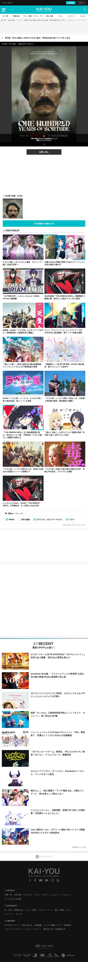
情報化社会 (18, 910)
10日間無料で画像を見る (44, 223)
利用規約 (67, 925)
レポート (45, 895)
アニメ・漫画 (30, 910)
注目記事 (17, 895)
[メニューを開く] (4, 9)
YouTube (40, 880)
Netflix (11, 519)
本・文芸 (8, 910)
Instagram (52, 880)
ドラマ (71, 519)
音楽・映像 (11, 20)
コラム (37, 895)
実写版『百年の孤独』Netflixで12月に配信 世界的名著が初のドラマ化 (44, 20)
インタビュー (65, 895)
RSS (58, 880)
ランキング (27, 895)
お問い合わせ (26, 925)
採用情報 (58, 929)
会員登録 (70, 3)
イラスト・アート (45, 910)
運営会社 (47, 929)
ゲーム (68, 910)
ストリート (9, 914)
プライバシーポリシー (14, 929)
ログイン (81, 3)
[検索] (85, 10)
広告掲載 (38, 925)
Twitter (30, 880)
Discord (46, 880)
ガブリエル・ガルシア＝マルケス (49, 519)
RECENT (45, 643)
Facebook (35, 880)
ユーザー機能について (53, 925)
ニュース (19, 20)
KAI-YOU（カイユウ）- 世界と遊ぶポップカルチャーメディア (44, 9)
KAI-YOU (3, 20)
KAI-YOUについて (12, 925)
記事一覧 (8, 895)
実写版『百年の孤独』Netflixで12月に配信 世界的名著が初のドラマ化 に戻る (37, 38)
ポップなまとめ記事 (13, 899)
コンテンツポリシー (33, 929)
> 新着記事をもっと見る (78, 847)
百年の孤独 (25, 519)
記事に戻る (44, 152)
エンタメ (19, 914)
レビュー (54, 895)
